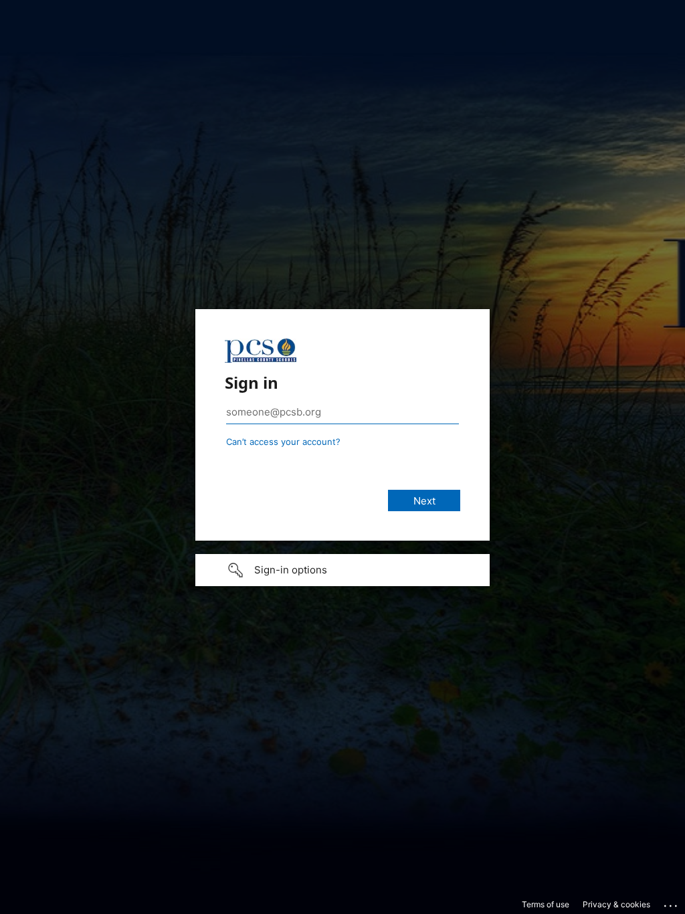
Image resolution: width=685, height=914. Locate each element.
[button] (342, 570)
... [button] (672, 902)
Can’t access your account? (283, 441)
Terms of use (545, 904)
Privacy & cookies (616, 904)
